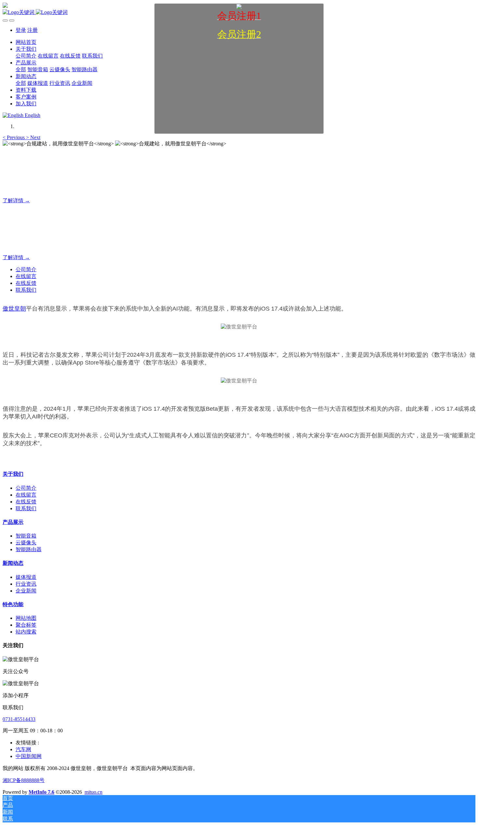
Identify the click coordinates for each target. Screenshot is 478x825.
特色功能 (13, 604)
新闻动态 (13, 563)
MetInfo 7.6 (41, 792)
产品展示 (13, 522)
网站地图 (26, 618)
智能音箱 (26, 536)
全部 (21, 69)
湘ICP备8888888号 (24, 780)
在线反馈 (26, 283)
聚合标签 (26, 625)
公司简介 (26, 269)
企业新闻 (26, 590)
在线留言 (26, 276)
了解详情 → (16, 200)
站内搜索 (26, 631)
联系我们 (26, 290)
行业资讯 (26, 584)
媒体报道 (26, 577)
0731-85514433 (19, 719)
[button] (14, 137)
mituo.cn (93, 792)
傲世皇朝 (14, 308)
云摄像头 (26, 542)
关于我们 (13, 474)
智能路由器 (29, 549)
